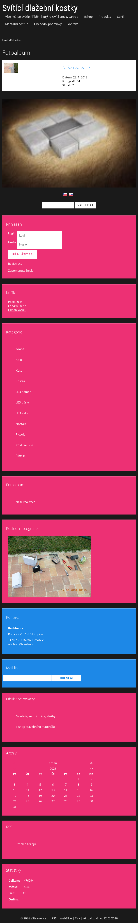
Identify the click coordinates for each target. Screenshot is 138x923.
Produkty (105, 17)
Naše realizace (76, 67)
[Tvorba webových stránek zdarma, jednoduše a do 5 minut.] (48, 919)
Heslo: (12, 242)
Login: (12, 233)
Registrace (15, 264)
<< (14, 763)
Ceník (120, 17)
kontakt (73, 24)
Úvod (5, 40)
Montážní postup (16, 24)
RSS (54, 918)
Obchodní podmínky (48, 24)
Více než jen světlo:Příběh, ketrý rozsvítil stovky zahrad (41, 17)
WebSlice (66, 918)
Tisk (77, 918)
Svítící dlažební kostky (40, 8)
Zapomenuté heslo (21, 271)
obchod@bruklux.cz (21, 644)
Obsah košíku (17, 310)
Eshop (88, 17)
